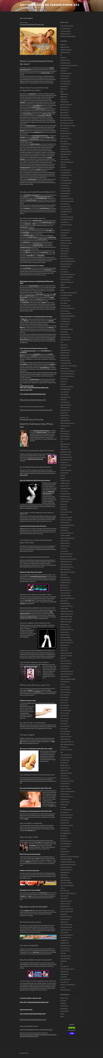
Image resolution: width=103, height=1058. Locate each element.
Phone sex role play (64, 713)
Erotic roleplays (63, 303)
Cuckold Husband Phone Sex (32, 24)
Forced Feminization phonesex (67, 376)
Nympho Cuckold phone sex (66, 642)
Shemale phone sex (64, 820)
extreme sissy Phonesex (65, 313)
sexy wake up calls (64, 812)
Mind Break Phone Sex (65, 582)
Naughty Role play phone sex (66, 629)
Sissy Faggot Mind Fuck (65, 833)
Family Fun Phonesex (65, 324)
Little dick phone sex (65, 540)
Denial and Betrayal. (64, 250)
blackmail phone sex (65, 128)
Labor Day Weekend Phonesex (67, 525)
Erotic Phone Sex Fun (65, 300)
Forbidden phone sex (65, 368)
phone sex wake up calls (65, 736)
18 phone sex (63, 44)
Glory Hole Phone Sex (65, 410)
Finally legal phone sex (65, 350)
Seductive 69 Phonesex (65, 788)
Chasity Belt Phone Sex (65, 143)
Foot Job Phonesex (64, 358)
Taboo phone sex (64, 922)
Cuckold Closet (63, 214)
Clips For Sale (63, 167)
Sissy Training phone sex (65, 843)
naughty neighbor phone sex (66, 613)
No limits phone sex (64, 632)
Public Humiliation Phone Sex (67, 741)
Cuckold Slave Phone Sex (66, 224)
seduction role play (64, 786)
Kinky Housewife (64, 1008)
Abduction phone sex (65, 60)
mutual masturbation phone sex (67, 598)
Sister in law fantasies (65, 846)
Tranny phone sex (64, 966)
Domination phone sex (65, 279)
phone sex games (64, 700)
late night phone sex (64, 527)
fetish (61, 342)
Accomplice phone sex (65, 62)
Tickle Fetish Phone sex (65, 956)
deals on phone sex (64, 245)
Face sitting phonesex (65, 321)
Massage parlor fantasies (66, 556)
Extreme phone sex (64, 311)
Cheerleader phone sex (65, 154)
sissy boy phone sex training (66, 825)
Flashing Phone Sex (64, 352)
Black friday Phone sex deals (66, 120)
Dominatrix (35, 195)
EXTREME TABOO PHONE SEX (67, 316)
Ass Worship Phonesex (65, 83)
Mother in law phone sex (65, 590)
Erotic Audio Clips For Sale (66, 295)
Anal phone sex (63, 70)
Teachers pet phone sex (65, 929)
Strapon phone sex (64, 895)
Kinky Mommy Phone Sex (66, 512)
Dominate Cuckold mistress (66, 277)
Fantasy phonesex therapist (66, 329)
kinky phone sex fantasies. (66, 517)
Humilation (62, 475)
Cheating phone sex (64, 149)
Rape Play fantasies (64, 760)
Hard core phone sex (65, 439)
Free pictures (63, 384)
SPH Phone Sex (64, 875)
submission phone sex (65, 903)
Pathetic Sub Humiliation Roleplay (67, 36)
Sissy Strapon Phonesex (65, 841)
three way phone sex (65, 948)
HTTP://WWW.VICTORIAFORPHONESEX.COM (32, 394)
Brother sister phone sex (65, 138)
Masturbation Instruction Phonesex (68, 559)
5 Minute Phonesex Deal (65, 49)
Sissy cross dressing (64, 830)
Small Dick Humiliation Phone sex (67, 862)
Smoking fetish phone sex (66, 867)
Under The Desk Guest (65, 979)
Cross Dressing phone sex (66, 209)
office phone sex (64, 647)
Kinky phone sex (64, 514)
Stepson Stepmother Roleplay (67, 885)
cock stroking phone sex (65, 180)
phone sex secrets (64, 718)
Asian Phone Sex (64, 1006)
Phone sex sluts (63, 723)
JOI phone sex (63, 504)
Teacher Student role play (66, 927)
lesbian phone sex (64, 530)
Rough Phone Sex (64, 770)
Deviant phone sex (64, 256)
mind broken (40, 728)
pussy (61, 752)
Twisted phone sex (64, 971)
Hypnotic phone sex (64, 486)
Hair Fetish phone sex (65, 425)
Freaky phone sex (64, 378)
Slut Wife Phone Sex (65, 851)
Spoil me (62, 1016)
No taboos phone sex (65, 634)
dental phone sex (64, 253)
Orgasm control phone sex (66, 653)
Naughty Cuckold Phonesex (66, 606)
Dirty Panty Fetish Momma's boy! (67, 261)
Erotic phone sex (64, 297)
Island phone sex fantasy (65, 499)
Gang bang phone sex (65, 397)
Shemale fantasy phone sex (66, 815)
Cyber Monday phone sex (66, 237)
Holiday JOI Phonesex (65, 444)
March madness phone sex (66, 553)
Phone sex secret (64, 715)
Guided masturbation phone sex (67, 423)
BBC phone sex (63, 89)
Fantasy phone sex (64, 326)
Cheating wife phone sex (65, 151)
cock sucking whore (64, 185)
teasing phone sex (64, 940)
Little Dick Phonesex (65, 546)
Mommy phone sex (64, 587)
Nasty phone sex (64, 600)
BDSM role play (63, 96)
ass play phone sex (64, 78)
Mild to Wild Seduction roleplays (67, 572)
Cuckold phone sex (64, 222)
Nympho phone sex (64, 645)
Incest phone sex (64, 491)
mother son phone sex (65, 593)
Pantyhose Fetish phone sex (66, 671)
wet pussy (62, 987)
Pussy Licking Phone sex (66, 754)
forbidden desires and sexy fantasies (68, 365)
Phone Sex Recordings (65, 710)
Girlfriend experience (65, 407)
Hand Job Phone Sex (65, 433)
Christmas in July (64, 156)
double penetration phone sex (67, 282)
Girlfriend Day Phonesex (65, 405)
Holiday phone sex (64, 446)
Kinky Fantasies (63, 509)
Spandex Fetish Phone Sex (66, 869)
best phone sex (63, 99)
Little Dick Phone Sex (65, 543)
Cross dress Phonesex (65, 206)
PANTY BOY (63, 658)
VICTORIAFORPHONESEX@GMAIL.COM (37, 387)
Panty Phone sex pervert (66, 663)
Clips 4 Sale (63, 164)
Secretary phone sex (65, 778)
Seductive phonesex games (66, 796)
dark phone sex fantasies (66, 243)
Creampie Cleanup (64, 196)
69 (61, 55)
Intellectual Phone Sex (65, 493)
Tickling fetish (63, 961)
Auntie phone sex (64, 86)
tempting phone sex (64, 942)
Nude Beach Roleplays (65, 637)
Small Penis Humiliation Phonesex (68, 864)
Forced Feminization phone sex (67, 373)
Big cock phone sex (64, 107)
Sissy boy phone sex (64, 822)
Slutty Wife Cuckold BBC (66, 859)
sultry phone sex (64, 914)
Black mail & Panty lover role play (67, 125)
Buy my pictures (64, 141)
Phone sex (62, 684)
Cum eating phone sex (65, 230)
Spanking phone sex (64, 872)
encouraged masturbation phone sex (68, 292)
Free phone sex (63, 381)
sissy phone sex (63, 838)
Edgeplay (62, 290)
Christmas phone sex (65, 159)
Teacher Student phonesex (66, 924)
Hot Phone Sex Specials (65, 470)
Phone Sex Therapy (64, 734)
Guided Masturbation (65, 420)
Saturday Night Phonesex (66, 773)
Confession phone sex (65, 193)
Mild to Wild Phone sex (65, 569)
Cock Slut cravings (64, 177)
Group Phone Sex (64, 418)
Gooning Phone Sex (64, 415)
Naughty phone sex (64, 624)
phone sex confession (65, 687)
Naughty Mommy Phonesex (66, 611)
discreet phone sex (64, 271)
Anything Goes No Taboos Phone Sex (50, 4)
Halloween (62, 428)
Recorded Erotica (64, 762)
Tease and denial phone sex (66, 935)
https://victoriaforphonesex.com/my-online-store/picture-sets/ (36, 410)
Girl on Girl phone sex (65, 402)
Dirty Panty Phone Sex (65, 266)
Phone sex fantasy (64, 697)
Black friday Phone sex (65, 117)
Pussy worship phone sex (66, 757)
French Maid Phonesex (65, 28)
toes (61, 963)
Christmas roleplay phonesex (66, 162)
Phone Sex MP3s (64, 707)
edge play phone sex (65, 287)
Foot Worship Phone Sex (65, 363)
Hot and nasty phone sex (65, 465)
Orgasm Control (64, 650)
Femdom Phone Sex (65, 334)
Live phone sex (63, 548)
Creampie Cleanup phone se (66, 198)
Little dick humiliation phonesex (67, 538)
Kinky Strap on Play (64, 522)
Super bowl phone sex (65, 919)
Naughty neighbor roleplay (66, 616)
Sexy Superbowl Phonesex (66, 809)
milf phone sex (63, 574)
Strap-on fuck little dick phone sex (68, 893)
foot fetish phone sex (65, 355)
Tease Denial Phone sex (65, 937)
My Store (62, 1013)
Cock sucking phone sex (65, 183)
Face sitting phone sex (65, 318)
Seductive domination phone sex (67, 791)
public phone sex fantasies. (66, 749)
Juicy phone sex (63, 506)
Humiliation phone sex (65, 480)
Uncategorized (63, 976)
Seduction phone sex (65, 783)
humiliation (62, 478)
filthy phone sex (63, 347)
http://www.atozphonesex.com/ (33, 400)
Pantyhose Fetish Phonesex (66, 674)
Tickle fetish (63, 953)
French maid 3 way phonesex (66, 25)
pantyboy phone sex (64, 668)
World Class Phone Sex (65, 33)
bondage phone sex (64, 136)
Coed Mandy (63, 1003)
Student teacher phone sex (66, 901)
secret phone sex (64, 775)
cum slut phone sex (64, 232)
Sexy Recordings (64, 804)
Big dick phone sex (64, 109)
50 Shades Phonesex (65, 52)
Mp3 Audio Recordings (65, 595)
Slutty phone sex (64, 854)
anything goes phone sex (65, 73)
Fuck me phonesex (64, 391)
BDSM (61, 91)
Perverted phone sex (65, 681)
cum (61, 227)
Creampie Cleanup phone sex (67, 201)
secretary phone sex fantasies (67, 781)
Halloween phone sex (65, 431)
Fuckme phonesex (64, 394)
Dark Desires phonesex (65, 240)
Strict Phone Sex (64, 898)
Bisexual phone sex (64, 115)
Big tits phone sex (64, 112)
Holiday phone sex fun (65, 449)
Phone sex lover (64, 702)
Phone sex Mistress (64, 705)
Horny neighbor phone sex (66, 459)
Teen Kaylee (63, 1000)
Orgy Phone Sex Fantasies (66, 655)
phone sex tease (64, 728)
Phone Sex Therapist (65, 731)
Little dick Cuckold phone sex (67, 533)
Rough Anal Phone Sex (65, 768)
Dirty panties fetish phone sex (67, 258)
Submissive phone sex (65, 906)
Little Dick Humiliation (65, 535)
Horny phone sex (64, 462)
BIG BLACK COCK (64, 102)
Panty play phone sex (65, 666)
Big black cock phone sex (66, 104)
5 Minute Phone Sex (65, 47)
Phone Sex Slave (64, 721)
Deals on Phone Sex (64, 248)
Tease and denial (64, 932)
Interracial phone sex (65, 496)
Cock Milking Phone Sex (65, 175)
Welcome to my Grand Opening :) (67, 984)
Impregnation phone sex (65, 488)
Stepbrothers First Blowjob (66, 882)
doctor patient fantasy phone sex (67, 274)
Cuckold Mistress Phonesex (66, 219)
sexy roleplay (63, 807)
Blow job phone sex (64, 130)
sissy (31, 985)
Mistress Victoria (64, 998)
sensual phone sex (64, 799)
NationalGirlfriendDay (65, 603)
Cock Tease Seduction (65, 31)
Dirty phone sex (63, 269)
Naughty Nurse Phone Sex (66, 619)
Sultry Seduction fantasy (65, 916)
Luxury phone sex (64, 551)
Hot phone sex (63, 467)
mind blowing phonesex (65, 580)
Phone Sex (71, 1024)
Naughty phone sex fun (65, 627)
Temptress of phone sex (65, 945)
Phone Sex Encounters (65, 692)
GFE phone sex (63, 399)
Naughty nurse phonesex (66, 621)
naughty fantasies (64, 608)
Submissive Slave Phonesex (66, 911)
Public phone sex (64, 747)
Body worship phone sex (65, 133)
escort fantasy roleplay (65, 305)
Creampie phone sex (65, 203)
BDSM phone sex (64, 94)
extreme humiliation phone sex (67, 308)
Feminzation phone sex (65, 339)
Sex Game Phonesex (65, 801)
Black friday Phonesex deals (66, 123)
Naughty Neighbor (64, 1011)
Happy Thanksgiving (65, 436)
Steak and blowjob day (65, 880)
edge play (62, 284)
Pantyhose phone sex (65, 676)
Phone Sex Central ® (72, 1030)
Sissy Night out (63, 835)
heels (61, 441)
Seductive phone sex (65, 794)
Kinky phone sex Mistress (66, 519)
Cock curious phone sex (65, 170)
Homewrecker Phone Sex (66, 457)
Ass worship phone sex (65, 81)
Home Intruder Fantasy (65, 454)
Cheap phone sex (64, 146)
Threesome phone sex (65, 950)
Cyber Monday (63, 235)
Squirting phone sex (64, 877)
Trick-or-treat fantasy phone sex (67, 969)
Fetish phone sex (64, 344)
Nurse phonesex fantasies (66, 640)
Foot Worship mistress (65, 360)
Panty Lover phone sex (65, 660)
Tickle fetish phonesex (65, 958)
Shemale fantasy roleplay (66, 817)
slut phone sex (63, 848)
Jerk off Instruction (64, 501)
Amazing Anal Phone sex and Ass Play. (69, 65)
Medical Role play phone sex (66, 566)
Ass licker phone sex (65, 76)
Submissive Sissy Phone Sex (31, 419)
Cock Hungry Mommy (65, 172)
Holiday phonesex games (66, 452)
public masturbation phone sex (67, 744)
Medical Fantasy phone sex (66, 561)
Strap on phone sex (64, 890)
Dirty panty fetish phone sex (66, 264)
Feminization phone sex (65, 337)
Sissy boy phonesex (64, 828)
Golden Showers (64, 412)
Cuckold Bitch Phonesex (65, 211)
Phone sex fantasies (65, 694)
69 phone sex (63, 57)
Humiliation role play (64, 483)
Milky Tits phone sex (65, 577)
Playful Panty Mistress (65, 739)
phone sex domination (65, 689)
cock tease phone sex (65, 188)
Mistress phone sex (64, 585)
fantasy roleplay (63, 331)
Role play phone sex (64, 765)
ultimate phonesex (64, 974)
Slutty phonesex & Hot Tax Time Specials (69, 856)
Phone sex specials (64, 726)
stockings (62, 888)
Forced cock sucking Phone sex (67, 371)
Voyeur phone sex (64, 982)
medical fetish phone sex (66, 564)
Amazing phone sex (64, 68)
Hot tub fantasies (64, 472)
